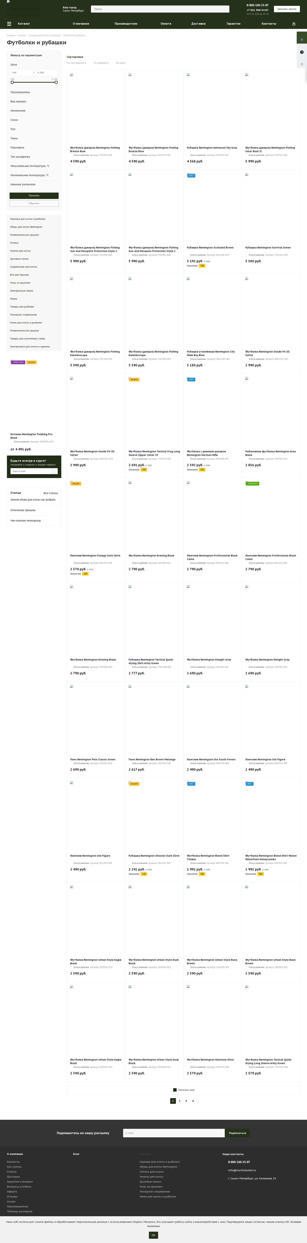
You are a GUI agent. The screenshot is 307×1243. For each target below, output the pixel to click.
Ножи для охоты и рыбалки (158, 1196)
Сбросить (34, 203)
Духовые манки (150, 1181)
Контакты (13, 1161)
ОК (153, 1235)
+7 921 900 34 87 (257, 10)
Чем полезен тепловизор (25, 520)
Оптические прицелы (23, 510)
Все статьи (51, 493)
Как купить (14, 1166)
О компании (15, 1154)
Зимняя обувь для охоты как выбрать (33, 499)
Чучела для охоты (151, 1176)
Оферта (12, 1191)
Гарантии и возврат (20, 1181)
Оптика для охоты (152, 1171)
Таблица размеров (19, 1211)
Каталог (145, 1154)
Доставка (13, 1176)
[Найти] (225, 9)
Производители (17, 1206)
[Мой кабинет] (294, 23)
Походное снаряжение (155, 1191)
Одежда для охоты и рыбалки (160, 1161)
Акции (11, 1201)
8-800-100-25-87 (257, 5)
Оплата (12, 1171)
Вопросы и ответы (19, 1186)
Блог (76, 1154)
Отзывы (12, 1196)
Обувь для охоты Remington (158, 1166)
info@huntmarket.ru (242, 1170)
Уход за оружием (151, 1186)
